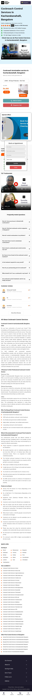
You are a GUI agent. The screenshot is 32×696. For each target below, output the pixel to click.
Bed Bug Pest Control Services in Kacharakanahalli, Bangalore (15, 639)
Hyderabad (5, 552)
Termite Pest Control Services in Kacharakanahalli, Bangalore (15, 646)
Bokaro (14, 557)
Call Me (16, 163)
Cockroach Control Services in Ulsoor (10, 568)
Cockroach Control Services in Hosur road (11, 570)
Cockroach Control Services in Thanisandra (12, 592)
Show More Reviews (16, 313)
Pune (23, 555)
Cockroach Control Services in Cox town (11, 580)
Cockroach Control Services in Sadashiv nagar (12, 626)
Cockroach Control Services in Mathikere (11, 602)
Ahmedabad (24, 559)
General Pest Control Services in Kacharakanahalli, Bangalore (15, 637)
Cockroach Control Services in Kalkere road (12, 628)
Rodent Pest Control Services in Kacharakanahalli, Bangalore (15, 644)
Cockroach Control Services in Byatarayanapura (12, 619)
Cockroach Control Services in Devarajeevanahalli (13, 594)
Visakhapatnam (6, 562)
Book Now (23, 95)
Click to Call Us (17, 100)
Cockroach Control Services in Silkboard (11, 585)
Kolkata (14, 555)
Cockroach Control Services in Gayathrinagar (12, 631)
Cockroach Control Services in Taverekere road (12, 606)
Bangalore (24, 550)
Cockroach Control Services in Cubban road (12, 577)
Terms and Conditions (19, 687)
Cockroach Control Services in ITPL (10, 609)
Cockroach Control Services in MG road (11, 597)
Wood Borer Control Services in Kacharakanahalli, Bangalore (15, 649)
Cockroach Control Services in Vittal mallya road (12, 575)
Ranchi (4, 550)
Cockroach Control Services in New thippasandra (13, 587)
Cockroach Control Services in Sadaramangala (12, 614)
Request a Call (17, 105)
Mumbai (4, 555)
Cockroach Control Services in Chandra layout (12, 599)
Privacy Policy (11, 687)
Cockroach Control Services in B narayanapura (12, 604)
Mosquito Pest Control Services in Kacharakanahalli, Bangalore (16, 642)
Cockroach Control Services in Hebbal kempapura (13, 623)
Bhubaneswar (15, 550)
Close (15, 167)
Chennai (14, 552)
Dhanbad (24, 552)
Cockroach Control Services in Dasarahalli (11, 590)
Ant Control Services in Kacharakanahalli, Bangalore (13, 651)
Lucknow (5, 559)
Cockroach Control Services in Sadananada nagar (13, 621)
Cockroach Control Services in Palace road (11, 616)
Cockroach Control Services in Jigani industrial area (13, 573)
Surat (14, 559)
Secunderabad (25, 557)
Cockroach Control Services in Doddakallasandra (13, 611)
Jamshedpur (5, 557)
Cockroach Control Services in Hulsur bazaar (12, 582)
